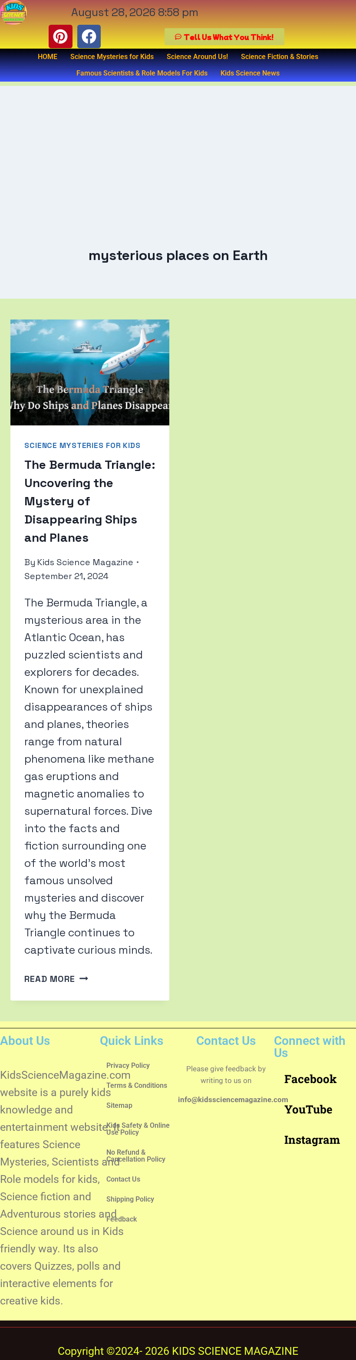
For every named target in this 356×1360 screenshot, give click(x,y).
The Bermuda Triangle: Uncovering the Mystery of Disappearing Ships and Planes (89, 501)
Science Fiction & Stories (279, 57)
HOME (47, 57)
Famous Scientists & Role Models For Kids (142, 73)
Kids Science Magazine (85, 562)
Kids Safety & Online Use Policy (138, 1128)
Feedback (121, 1219)
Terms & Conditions (136, 1085)
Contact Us (123, 1179)
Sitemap (119, 1105)
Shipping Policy (130, 1199)
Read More (56, 979)
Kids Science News (250, 73)
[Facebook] (89, 36)
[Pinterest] (60, 36)
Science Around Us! (197, 57)
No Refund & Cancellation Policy (135, 1155)
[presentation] (89, 372)
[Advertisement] (178, 146)
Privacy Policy (128, 1065)
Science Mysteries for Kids (112, 57)
